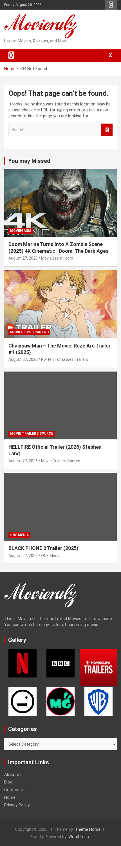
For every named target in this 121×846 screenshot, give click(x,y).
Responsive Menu (111, 5)
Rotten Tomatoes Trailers (64, 359)
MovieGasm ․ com (57, 258)
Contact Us (15, 789)
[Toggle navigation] (11, 55)
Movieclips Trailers (29, 332)
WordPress (78, 836)
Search (107, 130)
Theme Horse (87, 829)
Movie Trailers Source (31, 433)
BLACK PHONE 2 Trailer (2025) (43, 548)
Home (9, 797)
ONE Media (19, 535)
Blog (8, 782)
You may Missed (29, 160)
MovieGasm (20, 231)
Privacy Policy (17, 805)
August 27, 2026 (23, 258)
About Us (13, 774)
